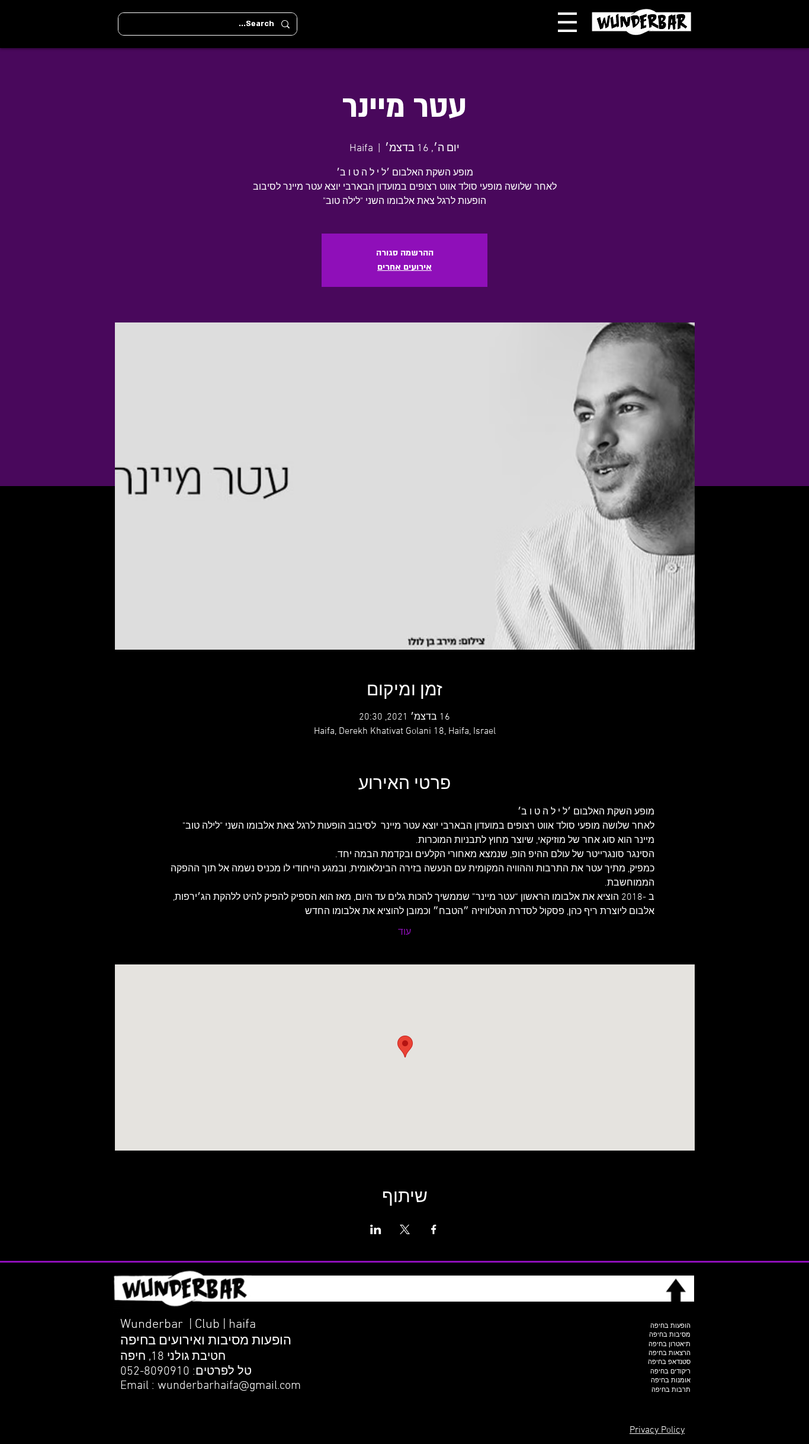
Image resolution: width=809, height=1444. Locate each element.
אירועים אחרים (404, 267)
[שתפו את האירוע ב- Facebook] (433, 1229)
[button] (567, 22)
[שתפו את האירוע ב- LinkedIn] (375, 1229)
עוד (404, 932)
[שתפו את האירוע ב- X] (404, 1229)
